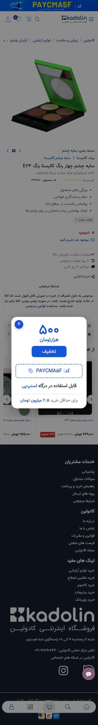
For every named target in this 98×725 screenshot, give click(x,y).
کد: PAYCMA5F (52, 371)
